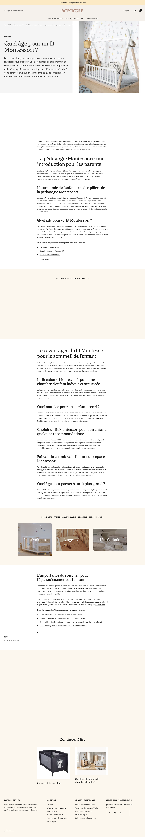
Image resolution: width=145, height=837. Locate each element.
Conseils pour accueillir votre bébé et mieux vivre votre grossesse (30, 25)
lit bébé (7, 37)
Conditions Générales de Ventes (86, 808)
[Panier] (140, 11)
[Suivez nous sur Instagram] (115, 813)
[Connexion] (135, 11)
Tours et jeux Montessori (74, 18)
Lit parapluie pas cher (49, 783)
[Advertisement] (68, 116)
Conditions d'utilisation (83, 811)
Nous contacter (52, 811)
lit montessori (16, 640)
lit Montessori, (48, 490)
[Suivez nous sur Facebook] (109, 813)
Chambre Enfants (92, 18)
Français (126, 11)
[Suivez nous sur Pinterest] (121, 813)
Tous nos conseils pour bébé (57, 818)
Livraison (50, 804)
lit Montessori (70, 226)
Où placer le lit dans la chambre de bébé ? (87, 780)
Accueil (6, 25)
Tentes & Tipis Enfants (55, 18)
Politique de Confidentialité (85, 804)
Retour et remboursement (56, 808)
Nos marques (51, 821)
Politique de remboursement (85, 818)
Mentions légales (81, 815)
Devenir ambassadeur (55, 815)
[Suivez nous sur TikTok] (127, 813)
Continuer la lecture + (45, 259)
